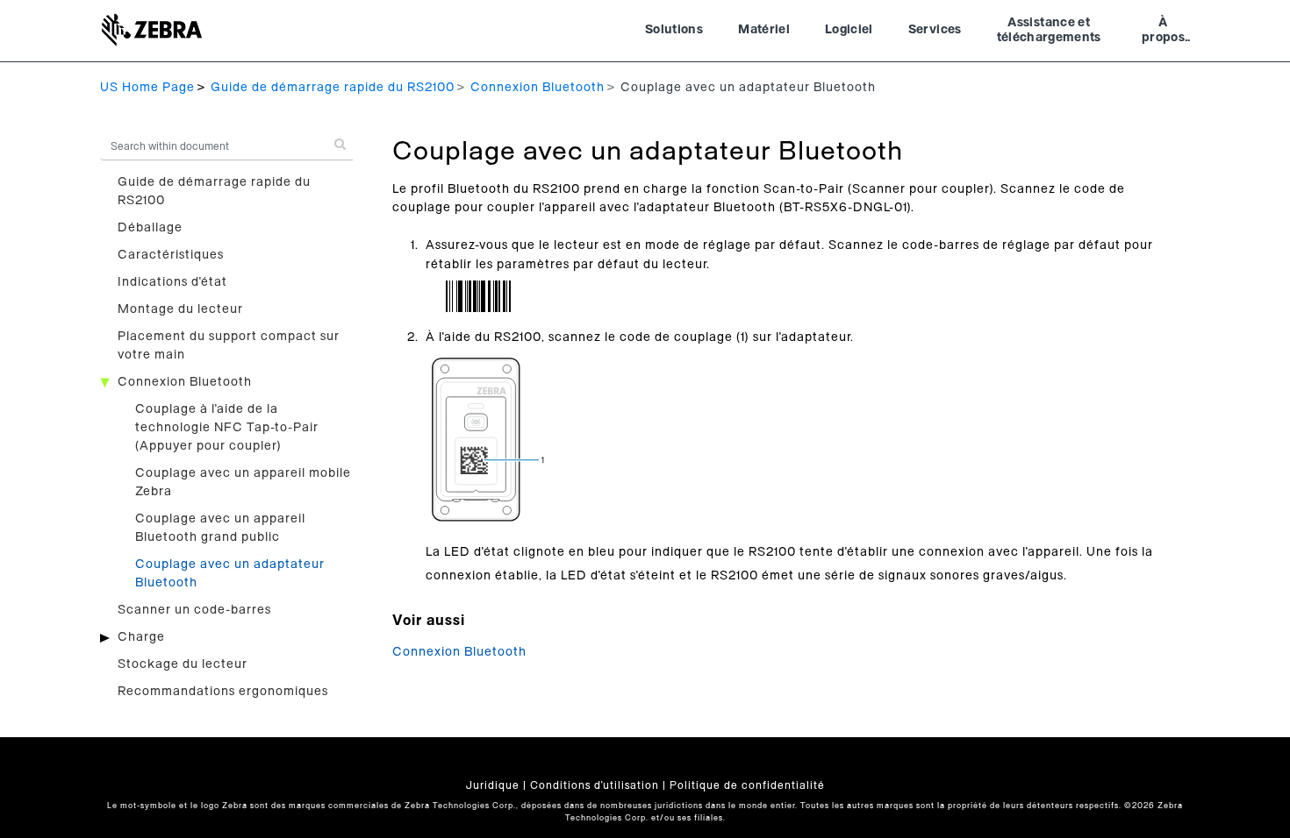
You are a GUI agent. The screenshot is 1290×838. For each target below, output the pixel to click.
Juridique (493, 785)
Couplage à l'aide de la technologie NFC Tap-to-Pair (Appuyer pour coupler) (227, 427)
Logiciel (849, 30)
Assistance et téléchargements (1049, 31)
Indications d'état (172, 282)
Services (935, 30)
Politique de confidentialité (747, 785)
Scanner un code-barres (194, 610)
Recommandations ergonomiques (223, 691)
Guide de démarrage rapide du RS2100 (333, 88)
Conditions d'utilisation (594, 785)
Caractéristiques (171, 255)
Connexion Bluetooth (537, 88)
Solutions (674, 30)
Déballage (150, 228)
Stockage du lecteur (182, 664)
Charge (141, 637)
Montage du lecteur (180, 309)
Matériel (764, 30)
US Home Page (147, 88)
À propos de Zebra (1163, 32)
